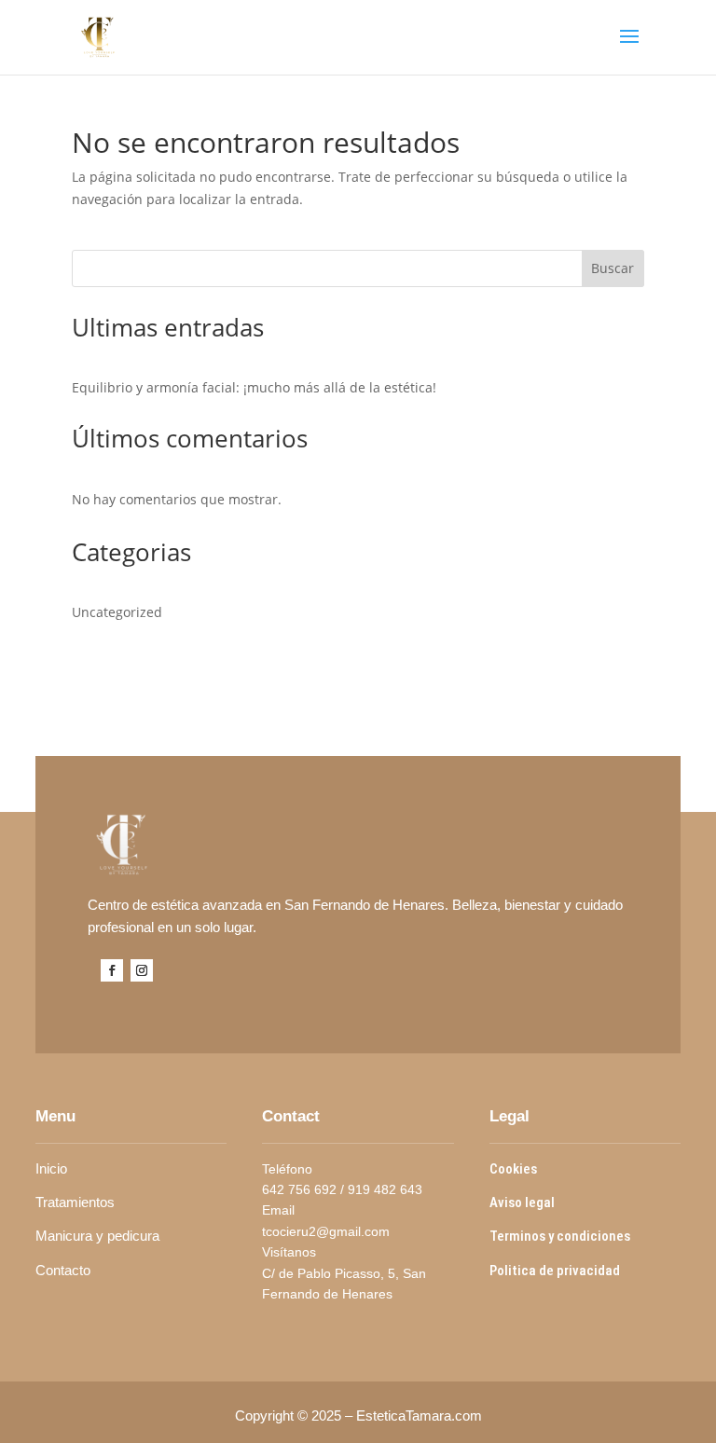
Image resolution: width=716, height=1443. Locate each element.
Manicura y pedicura (99, 1236)
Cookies (514, 1169)
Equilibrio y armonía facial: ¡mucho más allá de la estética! (254, 387)
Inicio (53, 1168)
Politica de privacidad (556, 1270)
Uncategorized (117, 612)
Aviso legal (523, 1202)
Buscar (612, 268)
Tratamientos (75, 1202)
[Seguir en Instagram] (142, 970)
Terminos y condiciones (559, 1236)
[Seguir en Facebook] (112, 970)
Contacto (62, 1270)
